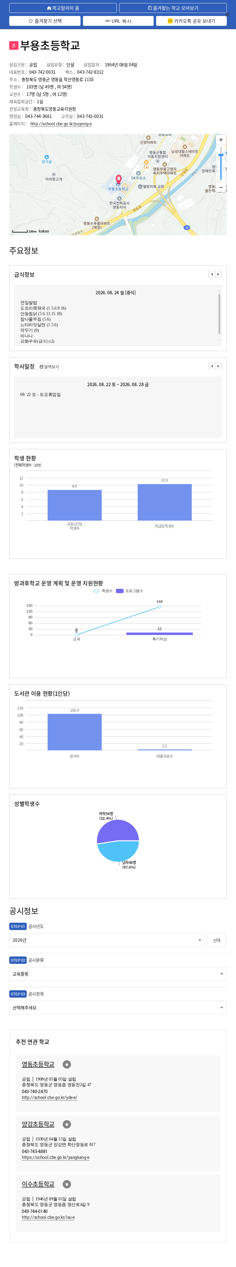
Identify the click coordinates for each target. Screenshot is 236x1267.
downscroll (219, 340)
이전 (211, 274)
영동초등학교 (38, 1064)
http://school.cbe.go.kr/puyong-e (61, 124)
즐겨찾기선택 (66, 1064)
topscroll (219, 291)
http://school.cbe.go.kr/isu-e (48, 1217)
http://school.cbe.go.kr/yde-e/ (49, 1097)
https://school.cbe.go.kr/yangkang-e (55, 1157)
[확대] (221, 140)
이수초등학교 (38, 1183)
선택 (217, 940)
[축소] (221, 187)
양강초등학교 (38, 1124)
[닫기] (227, 14)
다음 (218, 274)
